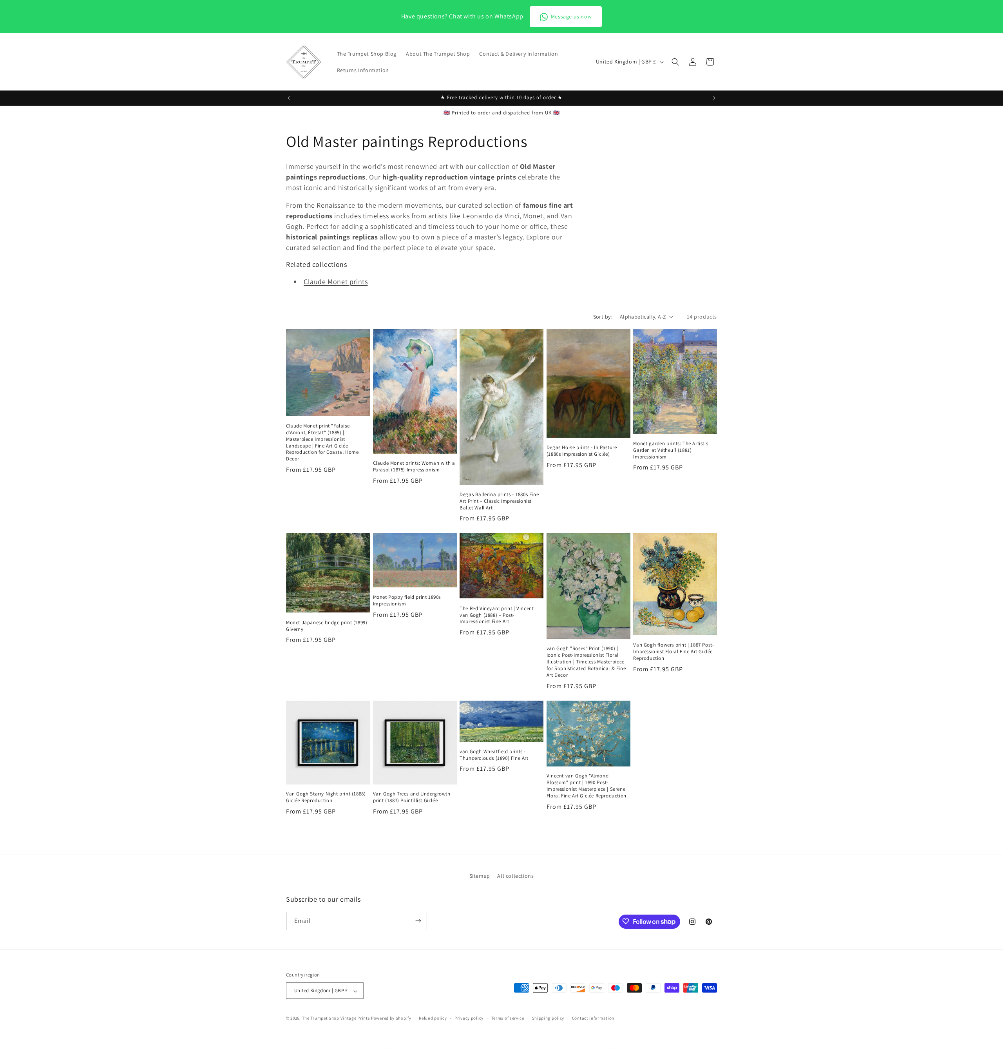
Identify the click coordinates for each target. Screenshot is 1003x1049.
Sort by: (602, 316)
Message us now (571, 16)
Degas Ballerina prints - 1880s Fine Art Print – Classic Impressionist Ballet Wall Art (499, 501)
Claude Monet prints (336, 281)
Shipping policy (548, 1018)
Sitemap (479, 875)
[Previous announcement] (288, 98)
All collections (515, 875)
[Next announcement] (714, 98)
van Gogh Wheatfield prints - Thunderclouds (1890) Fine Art (494, 754)
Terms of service (507, 1018)
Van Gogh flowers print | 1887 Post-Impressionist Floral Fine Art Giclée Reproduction (673, 651)
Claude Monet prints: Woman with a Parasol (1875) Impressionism (414, 466)
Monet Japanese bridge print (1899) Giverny (326, 626)
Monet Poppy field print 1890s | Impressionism (408, 600)
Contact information (593, 1018)
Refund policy (433, 1018)
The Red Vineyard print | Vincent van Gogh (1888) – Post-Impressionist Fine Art (497, 615)
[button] (675, 62)
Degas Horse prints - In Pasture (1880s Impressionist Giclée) (582, 450)
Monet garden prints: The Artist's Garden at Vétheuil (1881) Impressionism (670, 450)
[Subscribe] (418, 920)
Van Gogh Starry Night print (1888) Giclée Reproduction (326, 797)
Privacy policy (468, 1018)
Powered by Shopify (391, 1018)
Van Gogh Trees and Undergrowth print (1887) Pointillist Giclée (412, 797)
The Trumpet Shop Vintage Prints (336, 1018)
